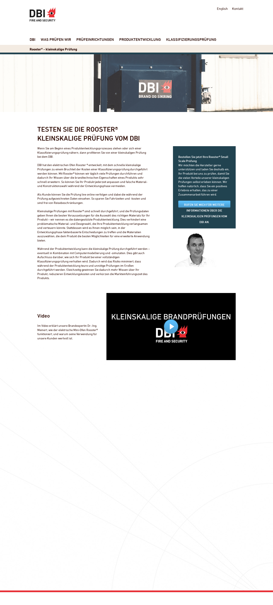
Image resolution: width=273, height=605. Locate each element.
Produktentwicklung (140, 39)
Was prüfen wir (56, 39)
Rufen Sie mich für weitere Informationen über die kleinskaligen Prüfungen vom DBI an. (204, 205)
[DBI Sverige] (42, 14)
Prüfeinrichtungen (95, 39)
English (222, 8)
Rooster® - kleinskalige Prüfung (53, 49)
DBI (32, 39)
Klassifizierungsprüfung (191, 39)
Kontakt (237, 8)
